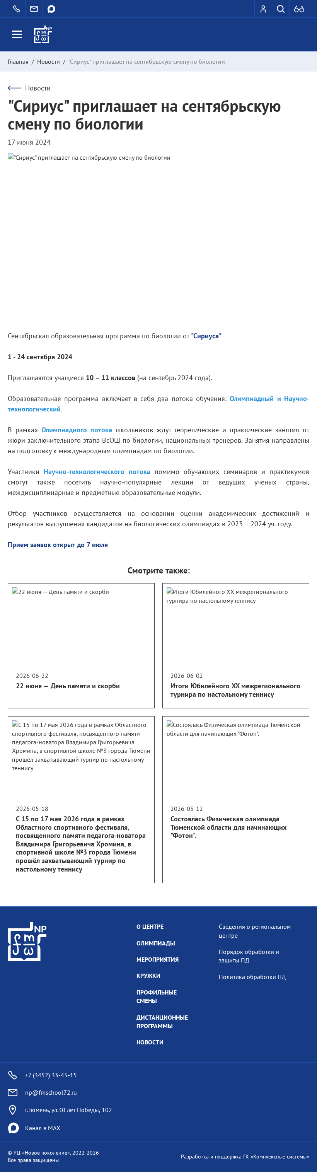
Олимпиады (155, 943)
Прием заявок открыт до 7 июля (59, 544)
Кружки (148, 975)
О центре (150, 926)
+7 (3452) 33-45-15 (51, 1075)
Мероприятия (157, 959)
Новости (48, 61)
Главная (18, 61)
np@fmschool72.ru (51, 1092)
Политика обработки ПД (252, 977)
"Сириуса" (206, 335)
